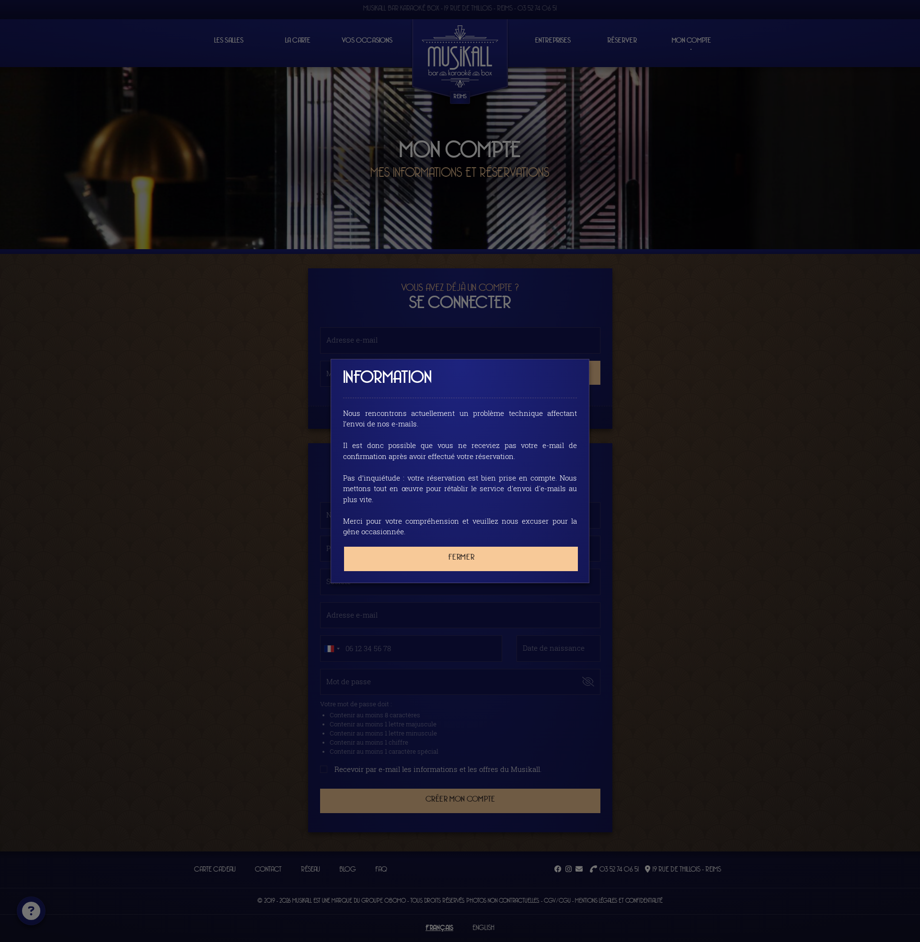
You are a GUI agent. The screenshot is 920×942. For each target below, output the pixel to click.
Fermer (461, 557)
